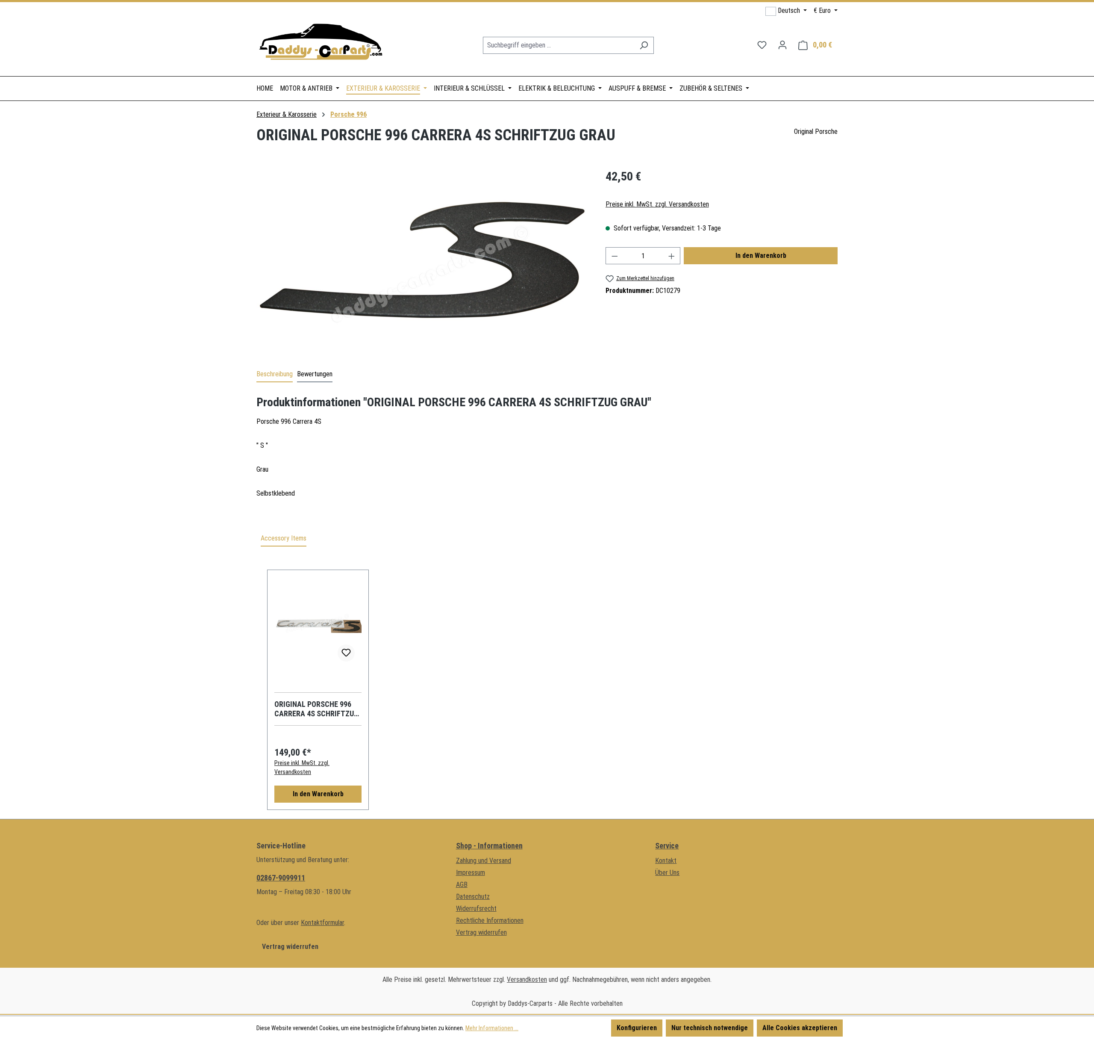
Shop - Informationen (489, 845)
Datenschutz (473, 896)
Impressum (470, 873)
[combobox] (558, 45)
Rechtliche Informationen (489, 920)
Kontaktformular (322, 923)
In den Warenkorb (760, 255)
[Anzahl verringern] (614, 255)
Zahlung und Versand (483, 861)
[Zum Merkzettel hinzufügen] (346, 653)
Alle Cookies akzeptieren (799, 1028)
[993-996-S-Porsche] (422, 259)
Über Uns (667, 873)
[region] (422, 260)
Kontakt (665, 861)
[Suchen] (644, 45)
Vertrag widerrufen (290, 946)
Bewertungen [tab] (314, 374)
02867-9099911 (280, 877)
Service (667, 845)
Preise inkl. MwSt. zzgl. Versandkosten (657, 204)
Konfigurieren (637, 1028)
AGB (462, 884)
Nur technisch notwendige (709, 1028)
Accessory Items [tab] (283, 538)
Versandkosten (527, 979)
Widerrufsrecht (476, 908)
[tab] (274, 374)
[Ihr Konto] (782, 44)
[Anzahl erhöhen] (672, 255)
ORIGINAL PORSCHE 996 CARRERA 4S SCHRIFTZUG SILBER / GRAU (316, 709)
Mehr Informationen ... (491, 1028)
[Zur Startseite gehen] (320, 43)
